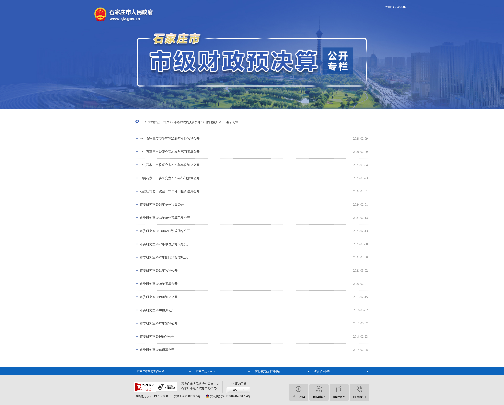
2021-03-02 (360, 270)
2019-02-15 (360, 297)
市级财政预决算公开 (187, 122)
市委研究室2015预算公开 (157, 349)
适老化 (401, 6)
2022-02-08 (360, 244)
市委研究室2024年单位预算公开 (162, 204)
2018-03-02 (360, 310)
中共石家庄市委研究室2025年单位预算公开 (170, 165)
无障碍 (389, 6)
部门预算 (212, 122)
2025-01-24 (360, 165)
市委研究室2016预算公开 (157, 336)
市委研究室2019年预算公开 (159, 297)
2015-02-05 (360, 349)
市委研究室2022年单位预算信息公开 (165, 244)
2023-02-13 (360, 217)
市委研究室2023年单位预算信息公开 (165, 217)
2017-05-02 (360, 323)
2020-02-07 (360, 283)
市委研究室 (230, 122)
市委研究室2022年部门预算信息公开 (165, 257)
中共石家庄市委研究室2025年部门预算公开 (170, 178)
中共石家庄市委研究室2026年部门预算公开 (170, 151)
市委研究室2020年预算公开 (159, 283)
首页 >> (168, 122)
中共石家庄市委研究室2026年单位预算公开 (170, 138)
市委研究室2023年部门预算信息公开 (165, 231)
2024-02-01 (360, 191)
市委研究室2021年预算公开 (159, 270)
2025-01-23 (360, 178)
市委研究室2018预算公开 (157, 310)
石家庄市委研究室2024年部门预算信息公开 (170, 191)
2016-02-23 (360, 336)
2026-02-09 (360, 138)
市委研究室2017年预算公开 (159, 323)
